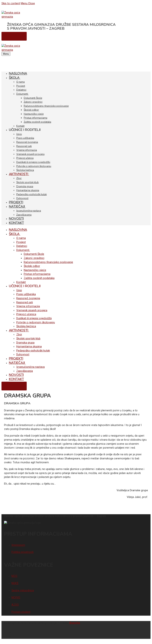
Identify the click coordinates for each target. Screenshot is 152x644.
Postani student (20, 612)
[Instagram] (146, 636)
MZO (14, 576)
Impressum (18, 545)
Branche (74, 623)
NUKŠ (14, 583)
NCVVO (15, 597)
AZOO (15, 604)
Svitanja (14, 36)
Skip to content (10, 3)
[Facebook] (146, 632)
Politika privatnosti (22, 552)
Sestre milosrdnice (22, 590)
